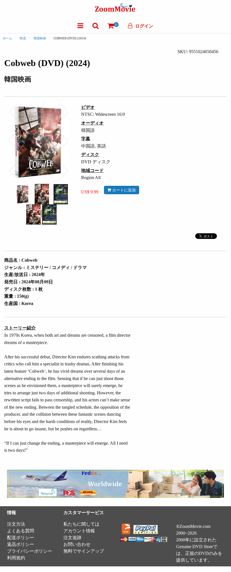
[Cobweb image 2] (42, 194)
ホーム (7, 38)
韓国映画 (40, 38)
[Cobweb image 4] (41, 214)
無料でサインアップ (83, 551)
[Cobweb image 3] (61, 194)
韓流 (23, 38)
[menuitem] (80, 25)
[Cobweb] (22, 193)
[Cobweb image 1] (22, 194)
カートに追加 (123, 190)
